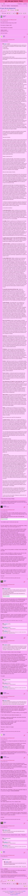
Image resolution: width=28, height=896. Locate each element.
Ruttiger (5, 580)
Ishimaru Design (11, 891)
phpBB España (18, 893)
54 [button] (21, 13)
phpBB (11, 892)
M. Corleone (5, 679)
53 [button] (19, 13)
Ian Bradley (23, 891)
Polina (4, 734)
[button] (8, 13)
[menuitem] (3, 4)
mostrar (8, 596)
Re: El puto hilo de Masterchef (8, 19)
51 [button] (15, 13)
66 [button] (23, 13)
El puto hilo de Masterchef (7, 8)
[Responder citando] (24, 17)
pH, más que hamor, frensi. (14, 1)
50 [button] (13, 13)
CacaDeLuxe (5, 627)
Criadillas (5, 588)
